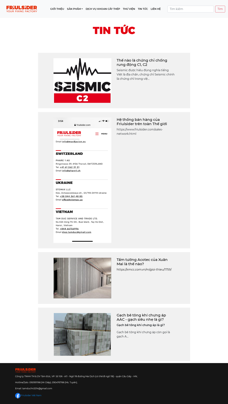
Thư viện (129, 8)
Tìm (220, 9)
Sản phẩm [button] (74, 8)
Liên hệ (156, 8)
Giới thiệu (57, 8)
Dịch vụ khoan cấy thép (103, 8)
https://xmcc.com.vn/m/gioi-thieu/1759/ (144, 269)
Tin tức (143, 8)
